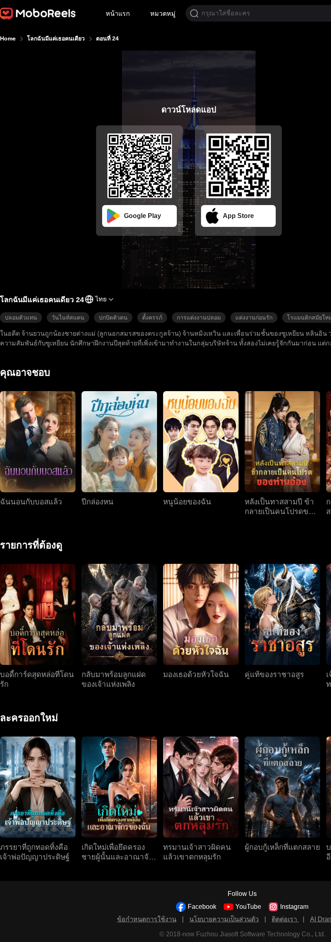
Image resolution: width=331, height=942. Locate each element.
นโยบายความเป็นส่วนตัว (224, 919)
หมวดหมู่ (163, 13)
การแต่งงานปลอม (199, 317)
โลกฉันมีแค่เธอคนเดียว (56, 38)
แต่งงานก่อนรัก (253, 317)
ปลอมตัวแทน (21, 317)
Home (8, 38)
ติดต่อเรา (285, 919)
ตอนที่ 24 (107, 38)
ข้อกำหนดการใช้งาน (146, 919)
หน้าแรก (118, 13)
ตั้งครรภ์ (152, 317)
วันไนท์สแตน (68, 317)
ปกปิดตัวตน (113, 317)
